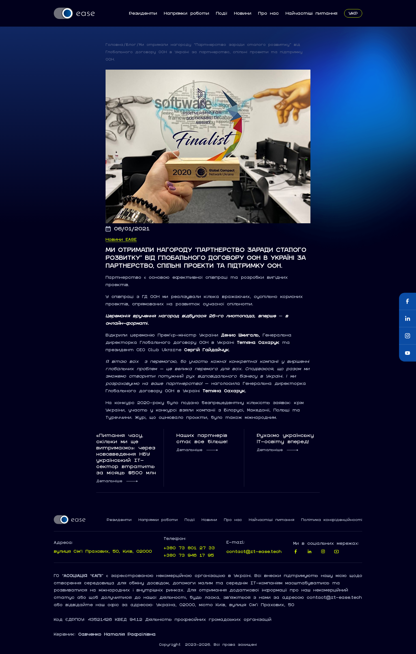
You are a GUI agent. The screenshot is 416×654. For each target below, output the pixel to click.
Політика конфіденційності (331, 520)
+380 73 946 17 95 (189, 555)
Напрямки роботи (186, 13)
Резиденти (143, 13)
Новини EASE (121, 239)
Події (221, 13)
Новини (242, 13)
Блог (131, 44)
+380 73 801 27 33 (189, 547)
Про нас (268, 13)
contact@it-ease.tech (254, 551)
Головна (114, 44)
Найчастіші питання (311, 13)
